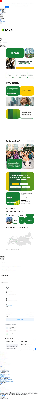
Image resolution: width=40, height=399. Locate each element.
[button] (1, 19)
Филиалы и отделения (15, 187)
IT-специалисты (26, 187)
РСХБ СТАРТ (9, 197)
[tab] (2, 45)
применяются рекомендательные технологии (19, 392)
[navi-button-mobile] (1, 23)
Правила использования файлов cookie (21, 5)
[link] (1, 17)
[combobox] (2, 397)
